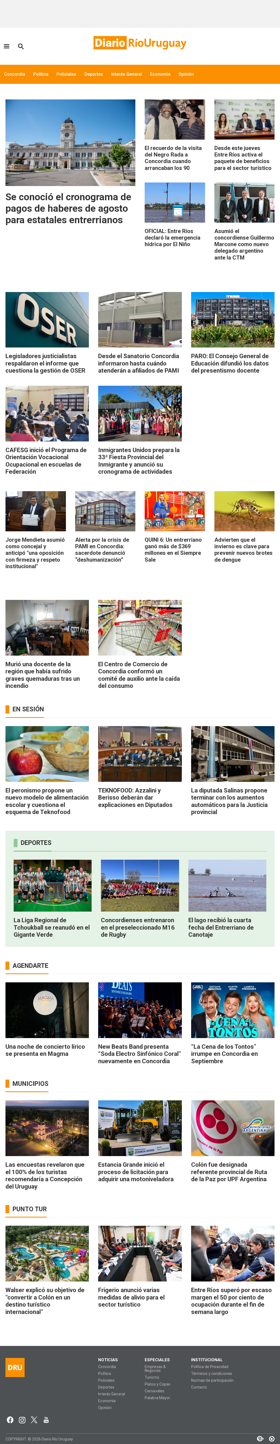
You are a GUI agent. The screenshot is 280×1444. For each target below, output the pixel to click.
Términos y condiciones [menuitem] (211, 1374)
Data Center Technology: (269, 1439)
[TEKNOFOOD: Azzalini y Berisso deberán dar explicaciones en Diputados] (140, 754)
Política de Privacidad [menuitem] (209, 1367)
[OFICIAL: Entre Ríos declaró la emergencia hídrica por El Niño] (175, 202)
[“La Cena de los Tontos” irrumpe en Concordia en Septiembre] (233, 1010)
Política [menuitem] (40, 74)
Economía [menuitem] (160, 74)
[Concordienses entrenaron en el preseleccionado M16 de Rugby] (140, 886)
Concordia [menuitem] (14, 74)
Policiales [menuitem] (66, 74)
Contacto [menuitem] (199, 1387)
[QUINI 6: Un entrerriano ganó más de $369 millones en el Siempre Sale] (175, 511)
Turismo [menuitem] (152, 1377)
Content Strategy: (258, 1439)
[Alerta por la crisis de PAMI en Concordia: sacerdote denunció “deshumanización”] (105, 511)
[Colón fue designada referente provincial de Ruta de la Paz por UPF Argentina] (233, 1128)
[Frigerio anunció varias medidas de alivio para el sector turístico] (140, 1253)
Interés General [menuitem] (126, 74)
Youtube (46, 1420)
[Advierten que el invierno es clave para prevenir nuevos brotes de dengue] (244, 511)
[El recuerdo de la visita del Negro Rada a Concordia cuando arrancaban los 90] (175, 119)
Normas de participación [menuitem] (212, 1380)
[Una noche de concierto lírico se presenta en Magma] (47, 1010)
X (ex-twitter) (34, 1420)
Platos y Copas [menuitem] (158, 1384)
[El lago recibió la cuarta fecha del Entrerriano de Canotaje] (227, 886)
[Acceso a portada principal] (140, 42)
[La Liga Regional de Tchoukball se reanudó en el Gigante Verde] (53, 886)
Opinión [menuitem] (186, 74)
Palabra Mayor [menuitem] (157, 1398)
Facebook (10, 1420)
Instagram (22, 1420)
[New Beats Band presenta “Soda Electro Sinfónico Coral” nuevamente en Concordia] (140, 1010)
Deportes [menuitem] (93, 74)
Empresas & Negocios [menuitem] (155, 1369)
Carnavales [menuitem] (154, 1391)
